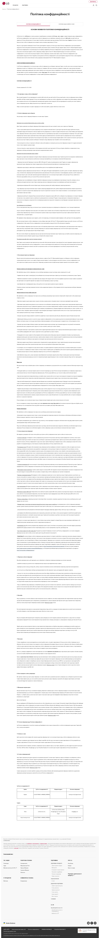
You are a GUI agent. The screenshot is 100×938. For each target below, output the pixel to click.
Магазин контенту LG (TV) (9, 868)
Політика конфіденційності (33, 929)
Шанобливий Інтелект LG (56, 908)
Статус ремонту (55, 888)
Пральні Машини (24, 868)
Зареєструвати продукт (57, 865)
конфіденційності (50, 773)
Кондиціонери (24, 881)
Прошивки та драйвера (57, 872)
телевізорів (29, 843)
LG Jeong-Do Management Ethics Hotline (89, 930)
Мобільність (54, 913)
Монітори (6, 881)
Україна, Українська (10, 923)
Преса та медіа (71, 868)
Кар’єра (69, 865)
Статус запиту (55, 892)
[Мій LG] (93, 5)
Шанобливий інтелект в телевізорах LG (57, 910)
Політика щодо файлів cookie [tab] (66, 24)
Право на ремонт (55, 876)
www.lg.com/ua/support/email (75, 794)
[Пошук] (96, 5)
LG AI (52, 905)
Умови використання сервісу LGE (19, 929)
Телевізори (6, 863)
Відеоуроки (54, 867)
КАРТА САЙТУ (6, 929)
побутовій (16, 848)
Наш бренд (70, 863)
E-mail (53, 881)
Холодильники (24, 863)
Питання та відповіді (56, 874)
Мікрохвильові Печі (25, 865)
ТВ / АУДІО (6, 860)
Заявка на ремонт (56, 890)
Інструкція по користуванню (58, 870)
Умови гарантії (55, 894)
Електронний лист (8, 854)
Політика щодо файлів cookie (10, 931)
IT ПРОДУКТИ (7, 878)
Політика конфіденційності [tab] (33, 24)
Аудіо (5, 865)
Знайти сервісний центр (57, 885)
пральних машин (43, 843)
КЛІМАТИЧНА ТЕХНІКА (27, 878)
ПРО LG (70, 860)
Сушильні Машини (25, 870)
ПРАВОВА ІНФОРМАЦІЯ (47, 929)
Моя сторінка (55, 896)
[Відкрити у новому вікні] (88, 923)
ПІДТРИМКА (54, 860)
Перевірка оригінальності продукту (75, 874)
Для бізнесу (93, 1)
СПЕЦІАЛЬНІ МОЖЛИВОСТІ (60, 929)
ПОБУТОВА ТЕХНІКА (26, 860)
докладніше (44, 540)
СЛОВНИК (53, 899)
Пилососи (23, 872)
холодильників (35, 843)
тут (69, 139)
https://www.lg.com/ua (25, 817)
